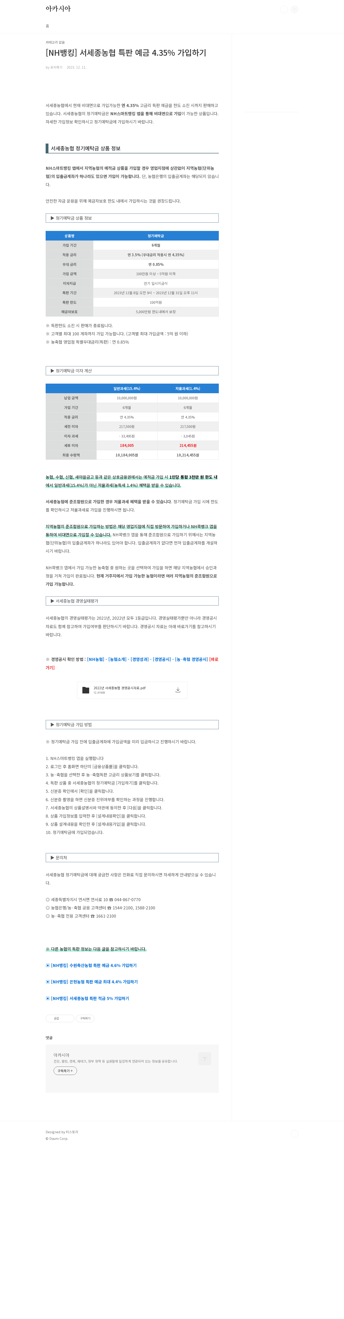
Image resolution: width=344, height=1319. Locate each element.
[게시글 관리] (69, 1018)
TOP (294, 1133)
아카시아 (58, 9)
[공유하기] (63, 1018)
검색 (283, 9)
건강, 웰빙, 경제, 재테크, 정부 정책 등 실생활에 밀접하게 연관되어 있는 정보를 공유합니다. (116, 1061)
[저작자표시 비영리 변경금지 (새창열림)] (101, 1018)
